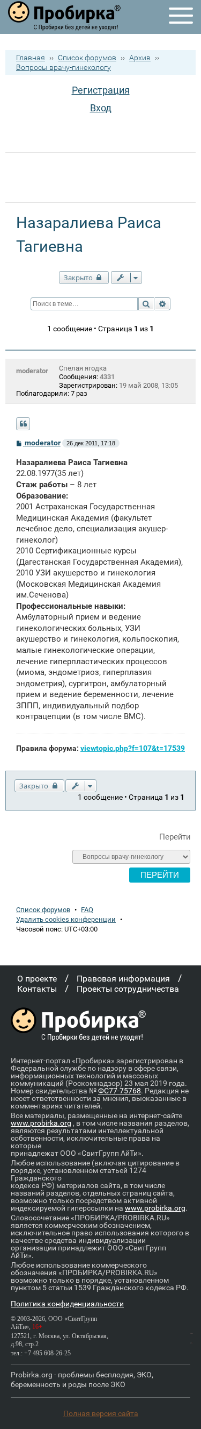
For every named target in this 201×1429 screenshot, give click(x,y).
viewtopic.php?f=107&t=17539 (132, 748)
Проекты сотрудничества (128, 989)
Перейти (174, 836)
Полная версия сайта (100, 1413)
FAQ (87, 910)
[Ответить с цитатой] (23, 423)
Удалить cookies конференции (66, 919)
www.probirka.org (41, 1123)
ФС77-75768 (119, 1090)
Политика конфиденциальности (67, 1303)
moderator (32, 371)
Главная (30, 57)
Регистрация (101, 90)
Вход (100, 107)
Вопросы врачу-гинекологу (63, 67)
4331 (107, 377)
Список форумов (87, 57)
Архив (140, 57)
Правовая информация (123, 978)
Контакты (37, 989)
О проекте (37, 978)
